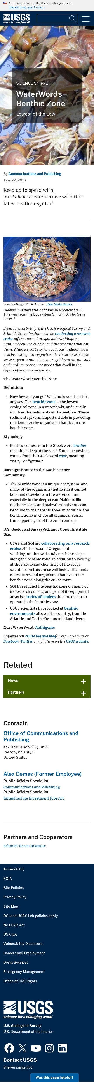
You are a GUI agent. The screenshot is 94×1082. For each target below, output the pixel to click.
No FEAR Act (14, 925)
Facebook (11, 641)
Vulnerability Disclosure (22, 944)
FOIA (7, 879)
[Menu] (86, 19)
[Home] (16, 22)
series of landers (41, 597)
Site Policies (13, 888)
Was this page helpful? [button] (54, 1077)
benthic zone (44, 402)
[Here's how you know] (47, 5)
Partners (16, 692)
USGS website (77, 641)
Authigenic (45, 627)
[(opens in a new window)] (9, 1047)
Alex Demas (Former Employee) (42, 774)
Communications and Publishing (35, 174)
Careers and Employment (24, 953)
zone (63, 456)
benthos (79, 445)
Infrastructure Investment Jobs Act (33, 798)
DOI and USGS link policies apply (30, 916)
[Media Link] (47, 269)
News (13, 680)
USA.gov (10, 934)
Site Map (10, 907)
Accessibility (13, 869)
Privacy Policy (14, 897)
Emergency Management (23, 972)
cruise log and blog (40, 636)
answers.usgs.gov (17, 1067)
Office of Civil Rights (20, 981)
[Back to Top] (78, 1066)
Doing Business (15, 962)
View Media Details (59, 304)
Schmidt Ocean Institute (24, 846)
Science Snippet (33, 83)
